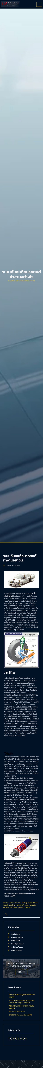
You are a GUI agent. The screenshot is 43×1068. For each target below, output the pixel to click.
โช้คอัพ (27, 907)
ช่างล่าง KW (19, 905)
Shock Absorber (15, 903)
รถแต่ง (26, 905)
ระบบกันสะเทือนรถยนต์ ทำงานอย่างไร (21, 281)
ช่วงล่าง (11, 905)
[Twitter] (15, 1038)
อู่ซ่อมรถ (21, 907)
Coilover (6, 903)
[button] (6, 914)
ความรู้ (24, 903)
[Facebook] (10, 1038)
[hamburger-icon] (39, 4)
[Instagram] (20, 1038)
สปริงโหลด (13, 907)
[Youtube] (24, 1038)
